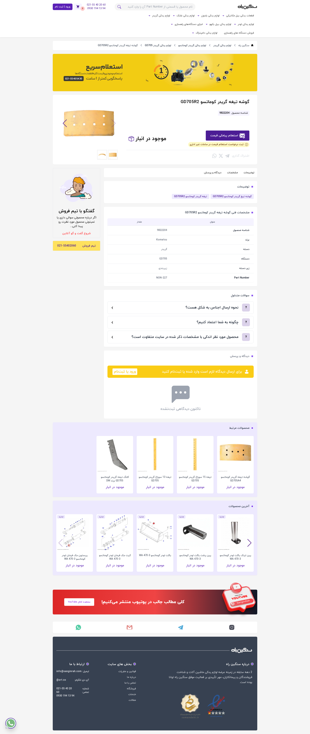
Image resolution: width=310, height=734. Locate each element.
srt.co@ (61, 680)
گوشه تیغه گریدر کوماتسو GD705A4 (235, 478)
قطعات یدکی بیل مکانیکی (240, 15)
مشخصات (232, 172)
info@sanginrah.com (68, 671)
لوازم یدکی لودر (246, 24)
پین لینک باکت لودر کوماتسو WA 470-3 (141, 557)
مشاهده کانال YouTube (79, 602)
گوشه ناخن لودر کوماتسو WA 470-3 (181, 557)
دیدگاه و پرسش (212, 172)
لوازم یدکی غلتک (186, 15)
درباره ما (131, 677)
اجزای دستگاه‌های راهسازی (189, 24)
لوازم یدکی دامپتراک (206, 33)
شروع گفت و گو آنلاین (76, 233)
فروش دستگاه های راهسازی (239, 33)
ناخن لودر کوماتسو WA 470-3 (222, 555)
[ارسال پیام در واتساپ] (78, 627)
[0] (78, 7)
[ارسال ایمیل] (129, 627)
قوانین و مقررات (127, 671)
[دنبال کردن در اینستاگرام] (231, 627)
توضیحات (249, 172)
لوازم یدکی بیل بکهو (220, 24)
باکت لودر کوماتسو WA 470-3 (61, 555)
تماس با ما (130, 683)
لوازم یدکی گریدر (161, 15)
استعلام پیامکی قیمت (224, 136)
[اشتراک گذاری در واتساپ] (214, 156)
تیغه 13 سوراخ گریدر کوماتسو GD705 (155, 478)
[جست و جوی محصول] (119, 7)
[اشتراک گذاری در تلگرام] (227, 156)
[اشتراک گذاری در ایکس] (221, 156)
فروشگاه (131, 688)
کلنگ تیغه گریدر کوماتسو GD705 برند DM (115, 478)
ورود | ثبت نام (62, 6)
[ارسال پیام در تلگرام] (180, 627)
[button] (113, 123)
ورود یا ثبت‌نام (125, 371)
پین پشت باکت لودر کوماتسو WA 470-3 (101, 557)
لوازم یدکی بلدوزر (210, 15)
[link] (155, 72)
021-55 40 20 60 (64, 690)
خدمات (132, 694)
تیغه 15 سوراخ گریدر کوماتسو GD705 (195, 478)
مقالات (132, 700)
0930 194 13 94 (65, 696)
